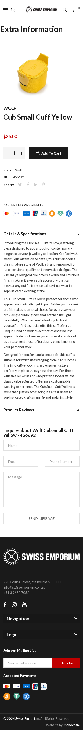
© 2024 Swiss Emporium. (21, 718)
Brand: (8, 170)
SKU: (6, 177)
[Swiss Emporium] (41, 9)
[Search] (13, 10)
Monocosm (71, 725)
